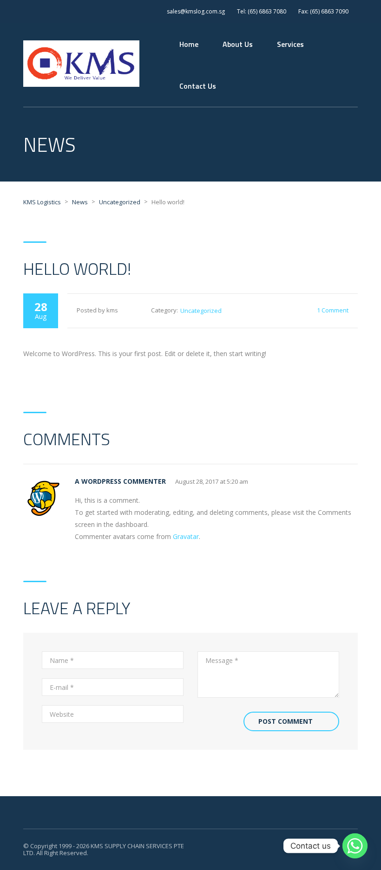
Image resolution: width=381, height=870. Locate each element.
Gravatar (186, 536)
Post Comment (285, 721)
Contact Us (197, 85)
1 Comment (332, 310)
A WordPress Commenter (120, 481)
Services (290, 44)
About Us (238, 44)
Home (188, 44)
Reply (350, 481)
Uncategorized (201, 310)
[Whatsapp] (355, 845)
